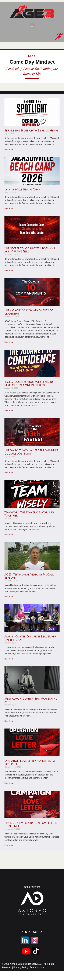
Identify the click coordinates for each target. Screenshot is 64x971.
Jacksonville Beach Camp (22, 189)
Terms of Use (37, 967)
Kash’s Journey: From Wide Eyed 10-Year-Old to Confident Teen (29, 383)
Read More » (9, 150)
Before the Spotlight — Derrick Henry (31, 130)
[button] (32, 25)
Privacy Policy (21, 967)
